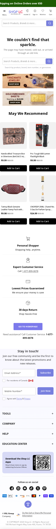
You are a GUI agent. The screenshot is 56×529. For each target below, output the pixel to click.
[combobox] (24, 23)
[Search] (49, 23)
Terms (19, 398)
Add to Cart (13, 168)
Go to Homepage (28, 326)
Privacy (27, 398)
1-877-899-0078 (30, 271)
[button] (28, 413)
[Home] (16, 12)
